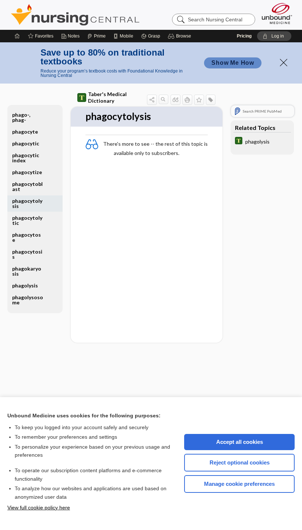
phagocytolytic (27, 220)
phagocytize (27, 172)
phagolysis (25, 285)
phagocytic (25, 143)
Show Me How (232, 63)
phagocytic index (25, 157)
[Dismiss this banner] (283, 62)
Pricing (244, 36)
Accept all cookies (239, 442)
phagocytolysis (27, 203)
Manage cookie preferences (239, 484)
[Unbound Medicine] (277, 13)
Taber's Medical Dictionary (107, 97)
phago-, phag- (21, 117)
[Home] (17, 36)
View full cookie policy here (38, 507)
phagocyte (25, 131)
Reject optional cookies (240, 462)
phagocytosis (27, 254)
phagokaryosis (26, 271)
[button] (180, 36)
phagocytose (26, 237)
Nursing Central (103, 15)
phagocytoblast (27, 186)
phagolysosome (27, 299)
